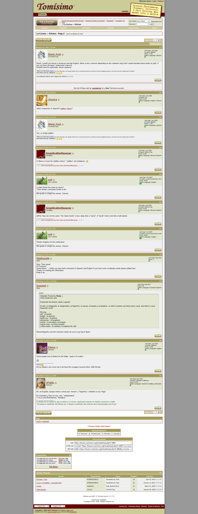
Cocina (39, 486)
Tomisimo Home (134, 506)
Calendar (110, 28)
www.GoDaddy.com (54, 512)
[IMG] (60, 461)
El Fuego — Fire (42, 479)
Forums (42, 14)
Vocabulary (110, 21)
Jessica (52, 99)
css (71, 510)
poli (50, 179)
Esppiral (41, 285)
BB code (61, 458)
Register (161, 1)
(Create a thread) (47, 23)
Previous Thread (94, 426)
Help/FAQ (63, 28)
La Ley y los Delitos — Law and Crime (49, 483)
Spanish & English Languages (95, 21)
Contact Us (123, 506)
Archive (144, 506)
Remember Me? (156, 21)
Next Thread (105, 426)
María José (54, 54)
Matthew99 (43, 258)
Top (162, 506)
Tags (38, 418)
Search (154, 28)
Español (125, 11)
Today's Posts (133, 28)
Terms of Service (154, 506)
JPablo (50, 382)
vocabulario (45, 421)
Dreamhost (73, 512)
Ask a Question (47, 22)
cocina (39, 421)
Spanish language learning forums (73, 21)
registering (96, 88)
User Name (132, 21)
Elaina (51, 347)
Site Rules (53, 467)
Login (154, 1)
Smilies (61, 460)
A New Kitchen (41, 489)
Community (86, 28)
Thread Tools (155, 44)
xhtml (68, 510)
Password (132, 24)
